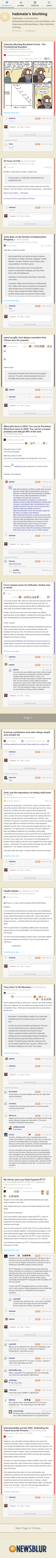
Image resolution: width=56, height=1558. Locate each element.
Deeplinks (10, 1436)
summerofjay (18, 1411)
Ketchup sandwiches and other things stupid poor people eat (26, 744)
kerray (11, 1134)
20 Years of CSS (12, 161)
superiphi (16, 1299)
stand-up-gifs (8, 367)
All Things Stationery (13, 801)
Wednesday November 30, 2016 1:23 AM (20, 242)
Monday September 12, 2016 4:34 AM (19, 894)
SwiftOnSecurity (20, 466)
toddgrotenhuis (19, 1127)
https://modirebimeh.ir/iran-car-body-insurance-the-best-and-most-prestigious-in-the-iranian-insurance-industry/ (32, 517)
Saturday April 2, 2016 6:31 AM (17, 1185)
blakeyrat (12, 1115)
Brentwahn (13, 1091)
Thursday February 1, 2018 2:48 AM (18, 52)
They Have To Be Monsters (17, 987)
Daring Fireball (11, 245)
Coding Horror (11, 993)
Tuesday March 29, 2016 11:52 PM (18, 1433)
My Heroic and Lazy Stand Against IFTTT (25, 1179)
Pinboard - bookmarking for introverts (19, 1188)
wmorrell (12, 777)
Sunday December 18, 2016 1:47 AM (19, 164)
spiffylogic (13, 1380)
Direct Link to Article (11, 193)
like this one (8, 1010)
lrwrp (11, 144)
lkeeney (12, 561)
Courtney (12, 1103)
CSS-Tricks (10, 167)
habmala (12, 118)
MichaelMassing (15, 1370)
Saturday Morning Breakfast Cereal (18, 55)
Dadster (12, 1358)
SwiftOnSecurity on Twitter (15, 440)
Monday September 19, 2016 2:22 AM (19, 590)
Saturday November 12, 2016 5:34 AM (19, 343)
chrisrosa (12, 1390)
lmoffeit (16, 570)
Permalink (24, 193)
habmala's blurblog (29, 14)
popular (12, 389)
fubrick (16, 670)
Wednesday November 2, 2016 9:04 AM (20, 436)
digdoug (12, 1400)
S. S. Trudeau (11, 741)
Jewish (40, 629)
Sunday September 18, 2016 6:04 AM (19, 738)
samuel (12, 1255)
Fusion (9, 594)
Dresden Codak (12, 346)
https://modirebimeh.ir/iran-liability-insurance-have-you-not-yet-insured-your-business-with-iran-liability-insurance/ (31, 506)
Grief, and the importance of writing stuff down (27, 792)
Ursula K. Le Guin (12, 897)
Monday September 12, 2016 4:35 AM (19, 797)
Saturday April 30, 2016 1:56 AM (17, 990)
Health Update (11, 891)
